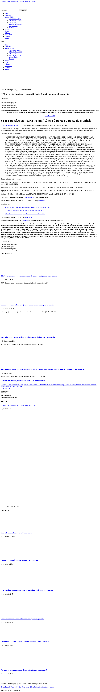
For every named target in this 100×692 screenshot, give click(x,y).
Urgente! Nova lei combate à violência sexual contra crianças (25, 641)
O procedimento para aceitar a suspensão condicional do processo (27, 590)
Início (6, 13)
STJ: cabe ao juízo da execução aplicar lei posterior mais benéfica (25, 214)
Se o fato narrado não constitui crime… (16, 533)
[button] (50, 41)
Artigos (7, 38)
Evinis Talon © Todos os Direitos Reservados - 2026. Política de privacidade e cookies (27, 687)
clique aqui (28, 217)
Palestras (7, 33)
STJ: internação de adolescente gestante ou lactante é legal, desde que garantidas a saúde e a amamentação (43, 369)
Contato (7, 36)
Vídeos (7, 29)
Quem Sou (8, 15)
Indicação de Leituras (15, 20)
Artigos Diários (9, 17)
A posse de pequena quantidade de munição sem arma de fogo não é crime (27, 207)
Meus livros (8, 34)
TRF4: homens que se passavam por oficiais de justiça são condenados (29, 276)
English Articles (13, 22)
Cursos (7, 31)
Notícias (11, 27)
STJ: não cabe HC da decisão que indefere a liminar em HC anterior (28, 337)
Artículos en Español (15, 24)
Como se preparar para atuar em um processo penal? (22, 619)
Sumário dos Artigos (15, 19)
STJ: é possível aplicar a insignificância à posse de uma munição (24, 210)
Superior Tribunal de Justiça (11, 125)
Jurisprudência (13, 26)
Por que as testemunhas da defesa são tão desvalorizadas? (24, 670)
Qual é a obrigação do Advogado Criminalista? (20, 560)
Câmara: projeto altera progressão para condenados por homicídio (27, 305)
